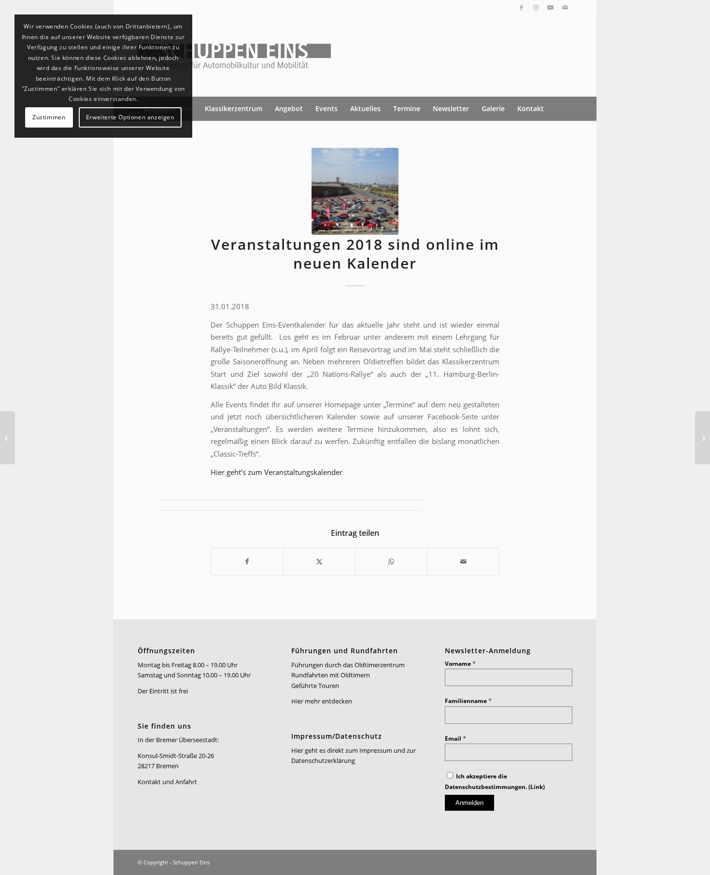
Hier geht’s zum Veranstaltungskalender (276, 472)
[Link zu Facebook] (521, 7)
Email (455, 738)
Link (536, 787)
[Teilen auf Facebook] (247, 561)
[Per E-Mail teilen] (463, 561)
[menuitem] (234, 109)
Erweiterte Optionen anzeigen (130, 117)
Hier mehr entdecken (321, 701)
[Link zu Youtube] (550, 7)
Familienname (468, 701)
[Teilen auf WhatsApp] (391, 561)
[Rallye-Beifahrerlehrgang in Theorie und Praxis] (702, 437)
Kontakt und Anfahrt (167, 781)
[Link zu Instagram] (536, 7)
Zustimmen (48, 117)
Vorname (460, 664)
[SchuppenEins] (234, 55)
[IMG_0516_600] (355, 191)
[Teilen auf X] (319, 561)
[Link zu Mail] (565, 7)
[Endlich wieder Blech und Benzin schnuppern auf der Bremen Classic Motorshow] (7, 437)
